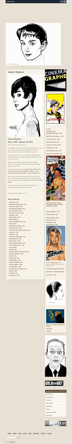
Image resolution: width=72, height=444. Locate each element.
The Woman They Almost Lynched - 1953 (19, 230)
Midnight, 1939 (13, 249)
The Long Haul (13, 247)
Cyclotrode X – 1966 (14, 275)
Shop (30, 433)
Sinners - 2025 (12, 223)
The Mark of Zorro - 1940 (15, 228)
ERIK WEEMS (12, 442)
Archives (48, 331)
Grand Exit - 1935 (13, 215)
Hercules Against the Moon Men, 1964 (19, 251)
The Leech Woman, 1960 (15, 211)
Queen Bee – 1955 (51, 220)
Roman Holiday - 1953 (51, 224)
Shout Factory (49, 415)
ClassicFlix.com (49, 394)
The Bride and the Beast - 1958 (17, 208)
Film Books (49, 328)
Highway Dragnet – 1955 (52, 217)
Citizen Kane (54, 262)
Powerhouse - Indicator (51, 412)
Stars (20, 433)
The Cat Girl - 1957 (13, 232)
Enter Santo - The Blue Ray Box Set (55, 271)
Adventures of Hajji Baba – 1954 (17, 236)
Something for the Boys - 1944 (17, 226)
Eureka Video (49, 406)
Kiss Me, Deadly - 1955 (15, 260)
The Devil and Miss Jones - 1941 (17, 221)
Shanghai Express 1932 (15, 238)
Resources (36, 433)
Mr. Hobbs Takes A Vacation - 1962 (18, 269)
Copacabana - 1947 (51, 222)
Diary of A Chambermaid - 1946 (17, 243)
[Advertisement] (36, 11)
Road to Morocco (13, 219)
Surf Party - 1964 (13, 273)
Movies (15, 433)
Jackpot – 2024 (13, 271)
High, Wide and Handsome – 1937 (17, 204)
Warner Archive (49, 403)
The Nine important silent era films (55, 268)
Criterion (48, 409)
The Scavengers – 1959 (15, 266)
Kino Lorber (48, 400)
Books (25, 433)
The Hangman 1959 (14, 258)
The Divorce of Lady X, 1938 (16, 213)
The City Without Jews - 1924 (16, 245)
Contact (49, 433)
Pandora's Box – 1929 (14, 241)
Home (9, 433)
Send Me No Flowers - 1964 (16, 253)
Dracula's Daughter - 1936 (15, 262)
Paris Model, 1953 (13, 202)
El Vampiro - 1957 (13, 234)
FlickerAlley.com (49, 397)
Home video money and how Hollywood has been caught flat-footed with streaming (54, 204)
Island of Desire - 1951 (14, 217)
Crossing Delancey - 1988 (15, 264)
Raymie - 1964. (13, 256)
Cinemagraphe (11, 1)
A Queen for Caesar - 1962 (15, 206)
